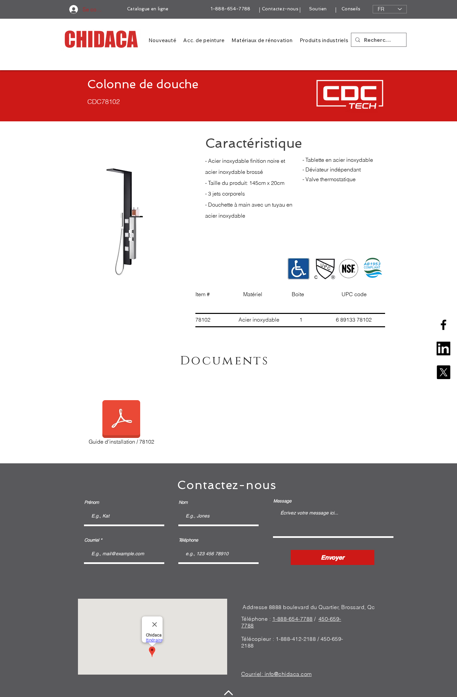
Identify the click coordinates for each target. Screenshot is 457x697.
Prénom (91, 502)
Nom (183, 502)
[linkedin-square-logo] (443, 348)
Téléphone (188, 540)
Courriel (91, 540)
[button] (126, 216)
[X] (443, 372)
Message (282, 501)
